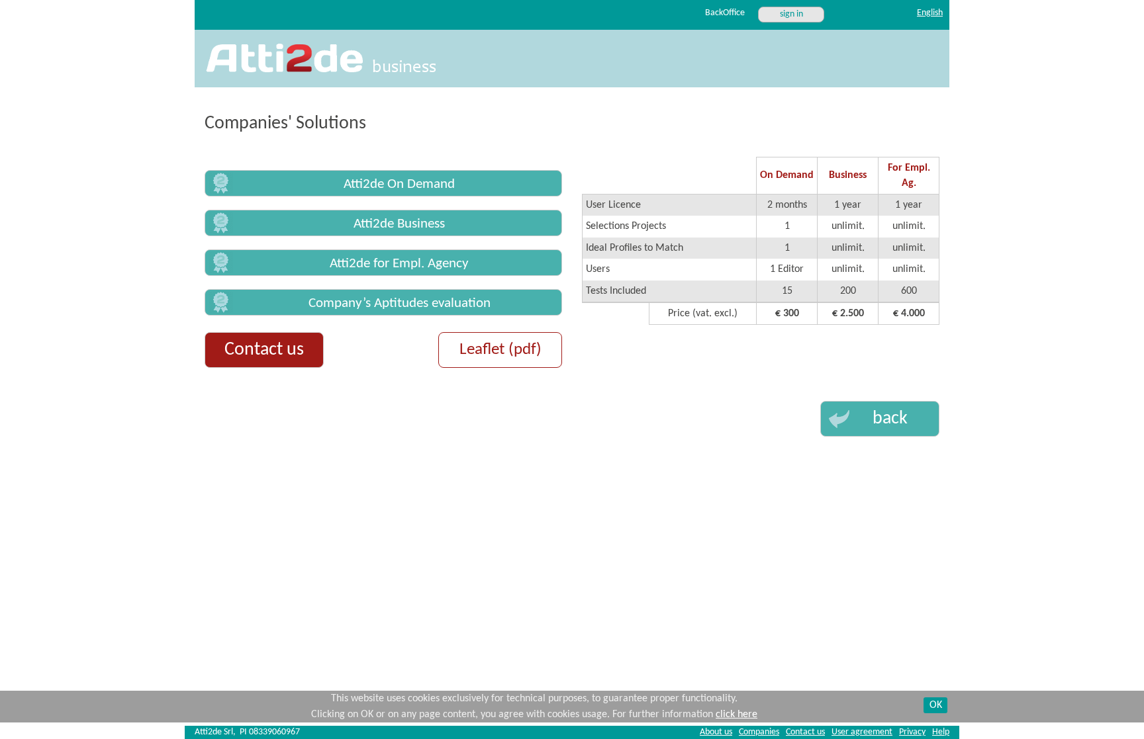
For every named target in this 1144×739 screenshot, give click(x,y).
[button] (383, 183)
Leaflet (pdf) (500, 349)
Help (940, 732)
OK (936, 705)
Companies (759, 732)
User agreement (862, 732)
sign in (791, 14)
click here (736, 714)
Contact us (264, 350)
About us (716, 732)
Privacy (912, 732)
